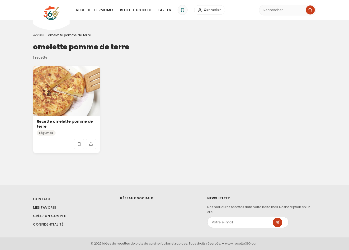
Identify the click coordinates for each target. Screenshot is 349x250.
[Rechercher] (310, 9)
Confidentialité (48, 224)
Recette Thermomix (95, 10)
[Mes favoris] (183, 10)
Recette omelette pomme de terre (65, 124)
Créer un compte (49, 215)
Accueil (38, 35)
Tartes (164, 10)
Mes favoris (44, 207)
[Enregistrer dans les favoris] (79, 144)
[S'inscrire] (277, 222)
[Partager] (91, 144)
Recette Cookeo (135, 10)
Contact (42, 199)
